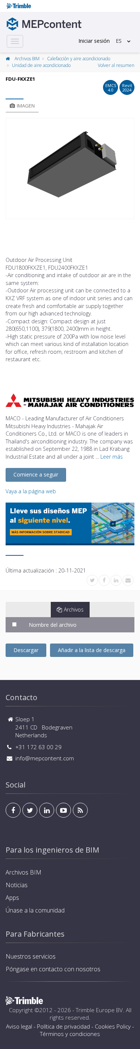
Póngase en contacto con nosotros (53, 969)
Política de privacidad (63, 1026)
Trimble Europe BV (99, 1010)
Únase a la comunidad (35, 910)
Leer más (111, 456)
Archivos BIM (27, 58)
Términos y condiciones (70, 1033)
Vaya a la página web (31, 491)
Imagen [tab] (26, 105)
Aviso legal (19, 1026)
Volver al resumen (116, 65)
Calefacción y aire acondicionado (78, 58)
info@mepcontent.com (44, 758)
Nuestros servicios (31, 956)
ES (119, 40)
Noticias (17, 885)
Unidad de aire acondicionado (41, 65)
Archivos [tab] (74, 609)
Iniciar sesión (94, 40)
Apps (12, 898)
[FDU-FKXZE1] (70, 168)
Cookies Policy (113, 1026)
